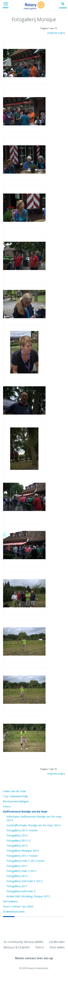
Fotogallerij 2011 (17, 866)
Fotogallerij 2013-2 (18, 840)
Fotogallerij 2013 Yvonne (22, 830)
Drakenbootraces (14, 911)
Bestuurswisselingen (16, 801)
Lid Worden (57, 942)
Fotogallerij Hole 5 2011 (22, 871)
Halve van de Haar (14, 791)
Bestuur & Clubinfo (17, 947)
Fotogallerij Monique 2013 (23, 850)
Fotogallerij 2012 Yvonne (22, 855)
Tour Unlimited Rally (15, 796)
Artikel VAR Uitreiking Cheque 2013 (28, 896)
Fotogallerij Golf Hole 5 (21, 891)
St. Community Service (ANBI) (23, 942)
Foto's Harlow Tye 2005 (18, 906)
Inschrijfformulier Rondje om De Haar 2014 (33, 825)
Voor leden (57, 947)
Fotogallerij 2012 (17, 876)
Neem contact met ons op (34, 958)
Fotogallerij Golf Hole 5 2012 (25, 881)
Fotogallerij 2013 (17, 835)
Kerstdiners (10, 901)
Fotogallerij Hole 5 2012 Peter (26, 860)
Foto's (7, 806)
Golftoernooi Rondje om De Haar (25, 811)
